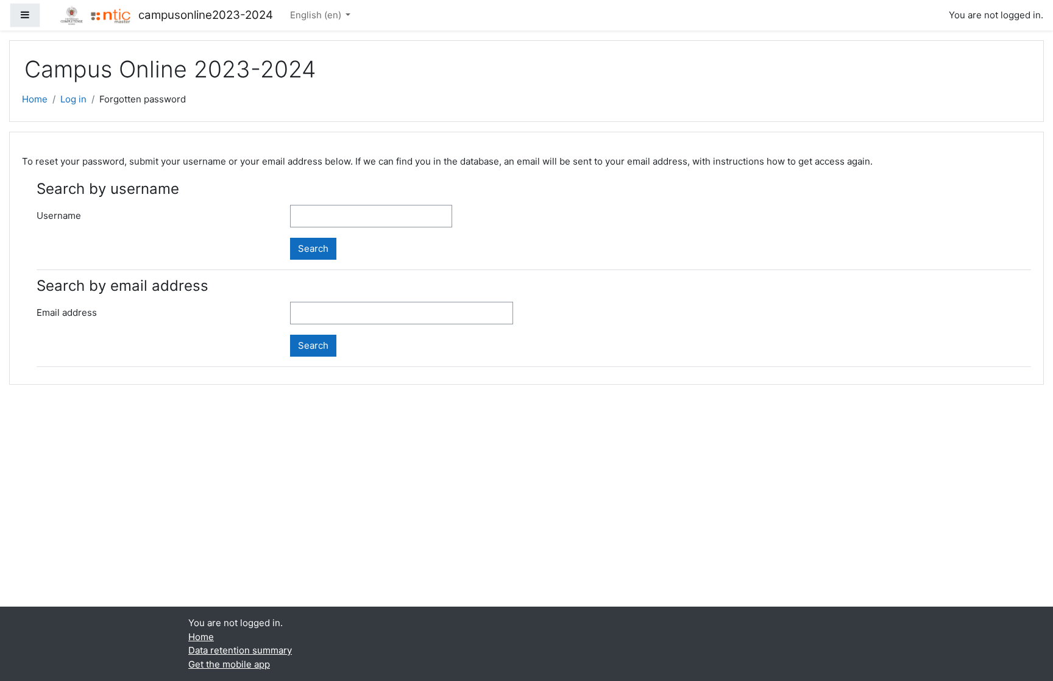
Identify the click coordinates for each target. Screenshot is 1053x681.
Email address (67, 312)
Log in (73, 99)
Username (59, 215)
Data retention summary (240, 650)
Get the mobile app (229, 664)
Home (35, 99)
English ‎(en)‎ (317, 15)
